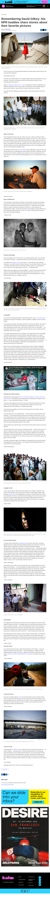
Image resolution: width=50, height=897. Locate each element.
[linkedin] (40, 882)
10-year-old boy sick (41, 317)
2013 (26, 210)
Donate (45, 1)
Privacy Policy (21, 884)
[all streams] (48, 6)
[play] (3, 6)
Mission (19, 876)
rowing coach (16, 749)
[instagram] (40, 880)
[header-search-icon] (39, 1)
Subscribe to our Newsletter (31, 880)
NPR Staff (8, 29)
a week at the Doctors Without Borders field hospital (19, 654)
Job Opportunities (21, 879)
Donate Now (20, 882)
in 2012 (20, 697)
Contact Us (30, 882)
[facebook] (40, 877)
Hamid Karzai (11, 494)
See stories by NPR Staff (7, 784)
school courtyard (21, 149)
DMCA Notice (31, 885)
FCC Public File (31, 876)
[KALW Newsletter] (25, 797)
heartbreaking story (23, 543)
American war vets (16, 262)
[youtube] (40, 885)
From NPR (3, 14)
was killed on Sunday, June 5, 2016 (15, 85)
